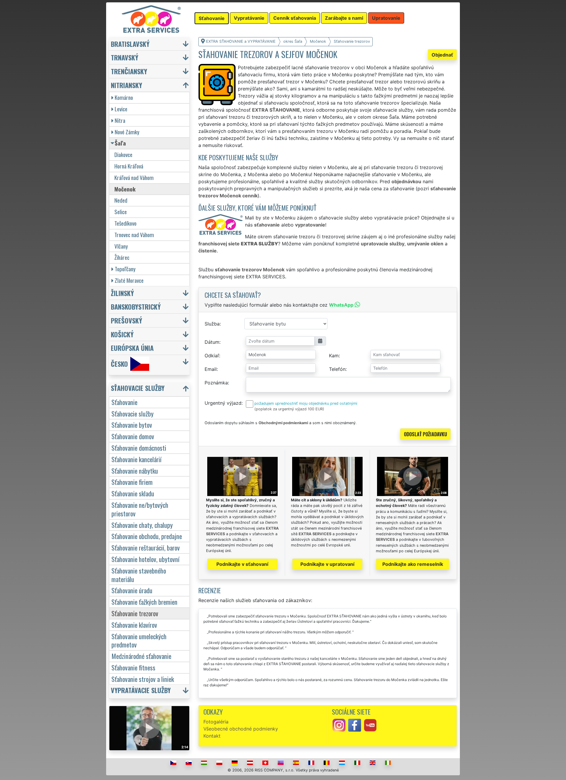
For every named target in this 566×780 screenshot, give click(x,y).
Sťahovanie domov (132, 436)
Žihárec (121, 257)
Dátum (212, 342)
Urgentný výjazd (223, 403)
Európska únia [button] (132, 348)
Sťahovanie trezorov (134, 613)
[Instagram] (339, 725)
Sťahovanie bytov (131, 424)
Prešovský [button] (126, 320)
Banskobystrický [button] (136, 306)
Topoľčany (125, 269)
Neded (120, 200)
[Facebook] (355, 725)
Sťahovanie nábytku (134, 470)
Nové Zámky (127, 132)
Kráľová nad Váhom (134, 177)
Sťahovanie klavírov (134, 624)
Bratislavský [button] (130, 44)
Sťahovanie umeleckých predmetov (139, 640)
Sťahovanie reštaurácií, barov (145, 547)
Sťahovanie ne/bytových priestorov (139, 509)
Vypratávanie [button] (249, 18)
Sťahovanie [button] (212, 18)
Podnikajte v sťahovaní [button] (242, 564)
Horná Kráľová (128, 166)
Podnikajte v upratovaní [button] (327, 564)
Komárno (124, 97)
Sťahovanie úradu (131, 590)
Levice (121, 109)
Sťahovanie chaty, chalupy (142, 525)
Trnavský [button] (124, 57)
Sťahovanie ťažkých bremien (144, 602)
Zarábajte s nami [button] (344, 18)
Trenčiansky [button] (129, 71)
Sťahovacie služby (132, 413)
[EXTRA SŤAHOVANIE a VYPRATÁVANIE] (151, 19)
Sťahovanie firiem (132, 482)
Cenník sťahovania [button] (294, 18)
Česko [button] (119, 363)
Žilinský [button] (122, 293)
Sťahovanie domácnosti (138, 447)
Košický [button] (122, 334)
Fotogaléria (215, 722)
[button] (150, 389)
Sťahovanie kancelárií (136, 459)
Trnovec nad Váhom (134, 234)
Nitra (120, 120)
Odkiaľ (212, 355)
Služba (212, 324)
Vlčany (121, 246)
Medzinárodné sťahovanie (141, 656)
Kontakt (212, 736)
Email (211, 369)
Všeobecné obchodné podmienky (240, 729)
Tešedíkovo (125, 223)
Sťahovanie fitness (133, 667)
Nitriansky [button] (126, 85)
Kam (334, 355)
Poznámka (216, 383)
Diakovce (123, 154)
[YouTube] (370, 725)
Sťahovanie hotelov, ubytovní (145, 559)
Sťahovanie (124, 402)
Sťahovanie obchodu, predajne (146, 536)
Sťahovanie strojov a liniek (142, 679)
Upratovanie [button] (386, 18)
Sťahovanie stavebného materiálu (138, 575)
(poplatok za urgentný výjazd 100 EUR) (289, 409)
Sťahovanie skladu (132, 493)
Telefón (337, 369)
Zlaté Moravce (129, 280)
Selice (120, 211)
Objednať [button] (442, 55)
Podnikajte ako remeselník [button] (412, 564)
